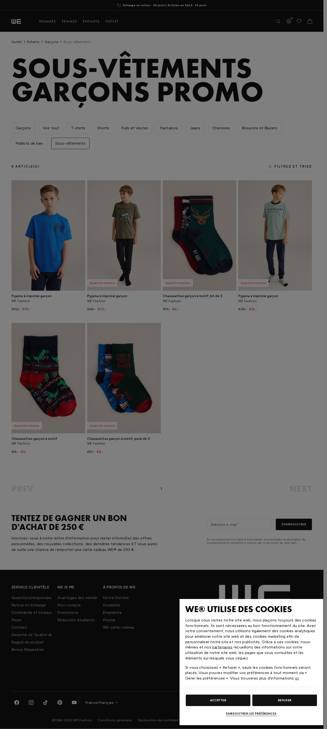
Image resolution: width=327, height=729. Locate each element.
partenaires (222, 647)
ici (297, 678)
